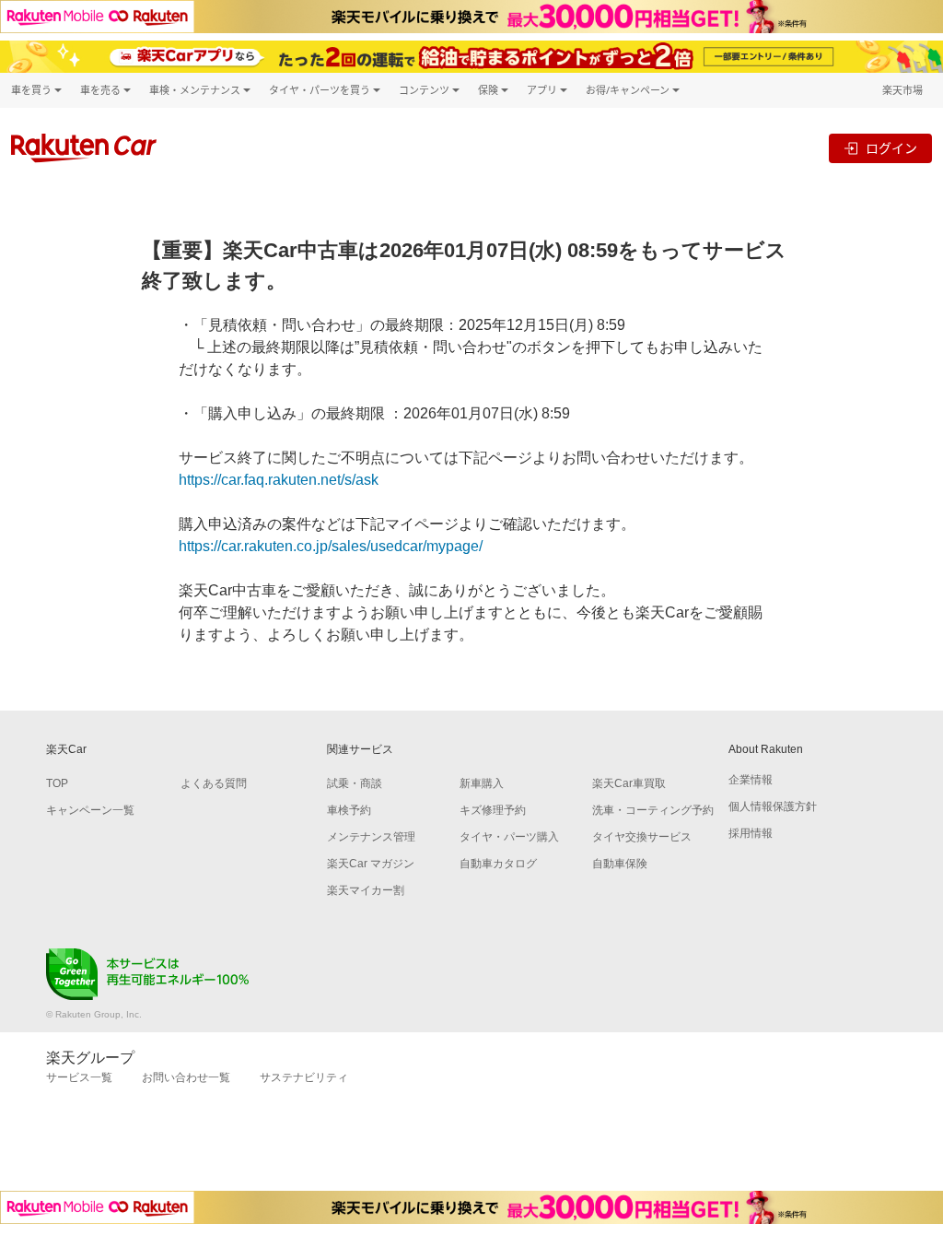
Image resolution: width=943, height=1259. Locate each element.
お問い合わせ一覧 (186, 1077)
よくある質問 (213, 783)
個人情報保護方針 (772, 806)
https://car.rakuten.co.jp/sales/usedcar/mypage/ (331, 546)
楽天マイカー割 (365, 890)
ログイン (891, 148)
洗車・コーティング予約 (653, 810)
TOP (57, 783)
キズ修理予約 (493, 810)
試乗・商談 (354, 783)
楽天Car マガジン (370, 863)
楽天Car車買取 (629, 783)
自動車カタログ (498, 863)
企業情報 (750, 779)
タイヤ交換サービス (642, 836)
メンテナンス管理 (371, 836)
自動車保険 (619, 863)
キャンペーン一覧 (90, 810)
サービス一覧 (79, 1077)
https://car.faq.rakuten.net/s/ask (278, 480)
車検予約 (349, 810)
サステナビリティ (304, 1077)
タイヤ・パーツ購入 (509, 836)
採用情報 (750, 833)
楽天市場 (902, 90)
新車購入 (482, 783)
